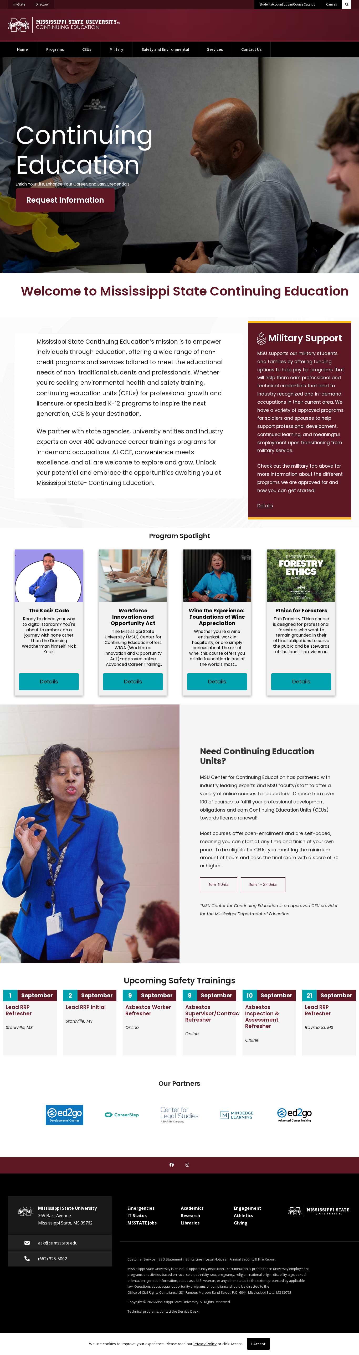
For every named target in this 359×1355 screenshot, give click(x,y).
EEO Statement (170, 1259)
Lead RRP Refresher (19, 1010)
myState (21, 4)
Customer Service (141, 1259)
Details (265, 506)
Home (22, 49)
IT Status (137, 1215)
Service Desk (188, 1311)
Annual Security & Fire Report (252, 1259)
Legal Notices (216, 1259)
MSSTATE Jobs (142, 1223)
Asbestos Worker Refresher (148, 1010)
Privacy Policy (205, 1343)
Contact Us (251, 49)
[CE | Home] (64, 25)
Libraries (190, 1223)
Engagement (247, 1208)
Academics (192, 1208)
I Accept (258, 1343)
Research (190, 1215)
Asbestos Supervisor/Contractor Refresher (216, 1013)
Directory (45, 4)
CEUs (86, 49)
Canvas (331, 4)
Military (116, 49)
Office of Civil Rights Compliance (152, 1292)
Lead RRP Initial (86, 1007)
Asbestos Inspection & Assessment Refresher (262, 1016)
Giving (241, 1223)
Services (215, 49)
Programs (55, 49)
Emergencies (141, 1208)
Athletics (243, 1215)
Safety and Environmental (165, 49)
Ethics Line (194, 1259)
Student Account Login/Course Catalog (287, 4)
